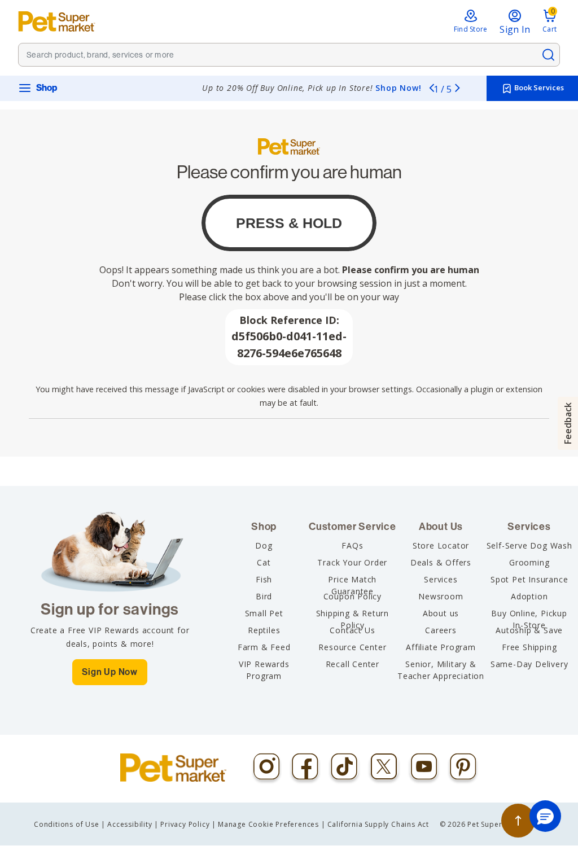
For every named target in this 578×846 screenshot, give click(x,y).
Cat (263, 562)
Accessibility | (133, 824)
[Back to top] (518, 821)
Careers (441, 630)
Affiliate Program (441, 647)
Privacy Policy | (188, 824)
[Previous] (431, 87)
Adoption (529, 596)
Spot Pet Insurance (529, 579)
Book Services (538, 87)
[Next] (457, 87)
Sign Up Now (110, 672)
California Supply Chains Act (378, 824)
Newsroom (440, 596)
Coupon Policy (352, 596)
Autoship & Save (529, 630)
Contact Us (352, 630)
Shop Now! (398, 87)
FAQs (352, 545)
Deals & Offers (440, 562)
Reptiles (264, 630)
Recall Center (352, 664)
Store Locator (441, 545)
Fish (264, 579)
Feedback (568, 423)
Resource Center (352, 647)
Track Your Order (352, 562)
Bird (264, 596)
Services (440, 579)
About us (441, 613)
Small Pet (264, 613)
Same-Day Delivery (529, 664)
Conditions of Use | (70, 824)
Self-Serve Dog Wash (529, 545)
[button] (545, 816)
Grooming (529, 562)
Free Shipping (529, 647)
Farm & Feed (264, 647)
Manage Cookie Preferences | (272, 824)
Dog (263, 545)
